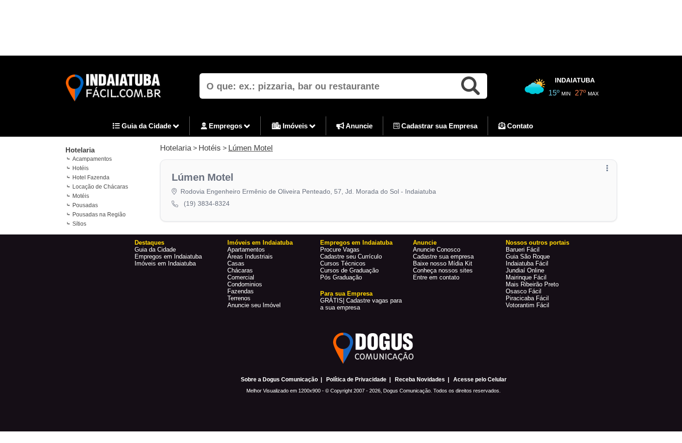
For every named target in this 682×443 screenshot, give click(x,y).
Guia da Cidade (146, 126)
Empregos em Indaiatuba (168, 256)
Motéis (80, 196)
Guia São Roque (528, 256)
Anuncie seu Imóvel (254, 305)
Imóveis (295, 126)
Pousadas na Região (99, 214)
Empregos (225, 126)
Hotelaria (80, 150)
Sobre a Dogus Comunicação (279, 379)
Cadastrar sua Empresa (438, 126)
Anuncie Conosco (436, 249)
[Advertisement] (341, 28)
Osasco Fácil (523, 291)
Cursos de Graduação (349, 270)
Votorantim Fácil (527, 305)
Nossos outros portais (537, 242)
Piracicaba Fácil (527, 298)
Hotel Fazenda (90, 177)
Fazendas (240, 291)
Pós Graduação (341, 277)
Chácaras (240, 270)
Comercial (240, 277)
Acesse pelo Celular (480, 379)
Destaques (149, 242)
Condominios (244, 284)
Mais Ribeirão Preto (532, 284)
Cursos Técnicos (343, 263)
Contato (519, 126)
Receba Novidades (420, 379)
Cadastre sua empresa (443, 256)
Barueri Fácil (523, 249)
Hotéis (80, 168)
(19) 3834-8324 (207, 203)
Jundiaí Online (525, 270)
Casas (235, 263)
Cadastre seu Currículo (351, 256)
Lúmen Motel (250, 148)
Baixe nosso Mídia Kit (442, 263)
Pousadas (85, 205)
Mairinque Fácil (526, 277)
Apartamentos (246, 249)
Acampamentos (92, 159)
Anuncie (358, 126)
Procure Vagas (340, 249)
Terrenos (239, 298)
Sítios (79, 224)
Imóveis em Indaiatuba (165, 263)
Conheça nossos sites (443, 270)
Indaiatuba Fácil (527, 263)
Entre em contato (436, 277)
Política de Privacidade (356, 379)
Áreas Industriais (250, 256)
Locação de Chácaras (100, 187)
